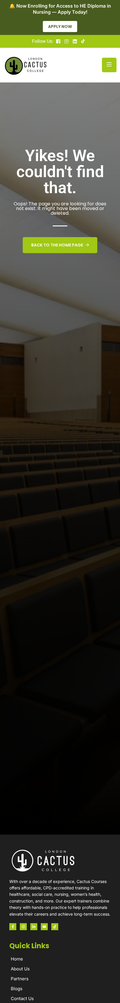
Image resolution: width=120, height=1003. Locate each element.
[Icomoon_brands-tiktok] (54, 926)
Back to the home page (57, 245)
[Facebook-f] (12, 926)
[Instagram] (23, 926)
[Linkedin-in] (33, 926)
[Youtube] (44, 926)
